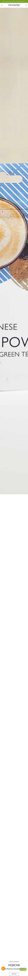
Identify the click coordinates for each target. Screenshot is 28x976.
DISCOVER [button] (14, 974)
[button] (2, 5)
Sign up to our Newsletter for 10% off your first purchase (14, 1)
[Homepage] (14, 5)
